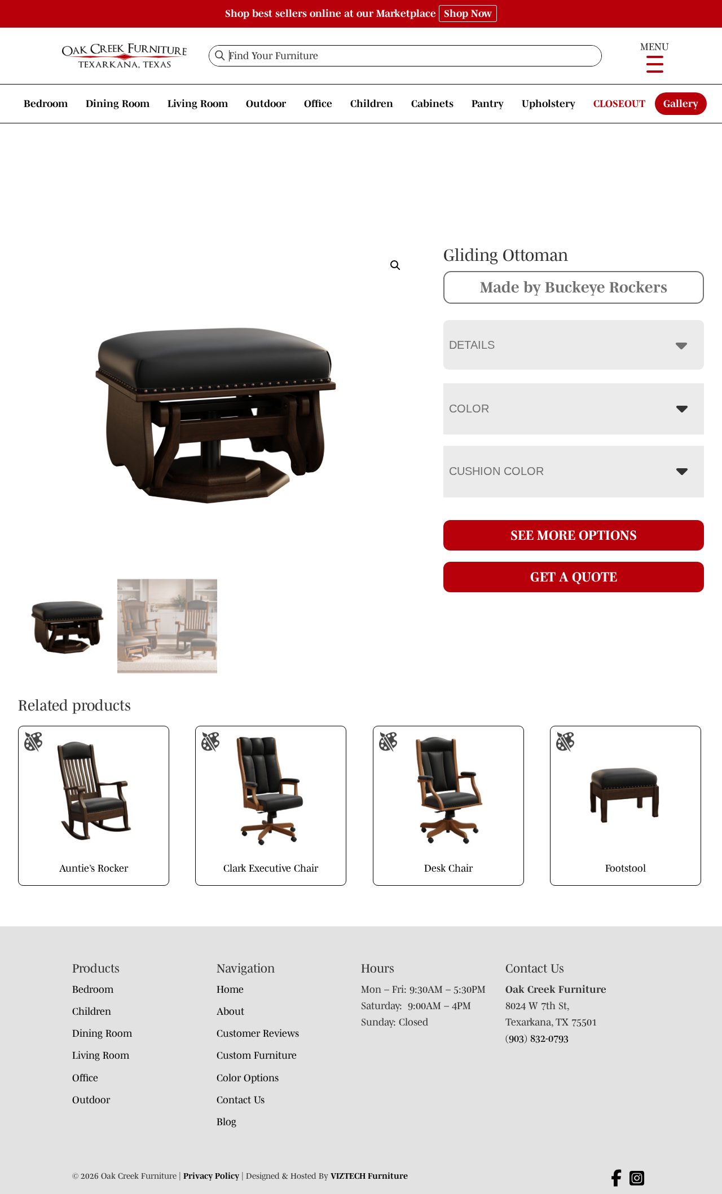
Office (318, 103)
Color (469, 408)
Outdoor (266, 103)
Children (371, 103)
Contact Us (241, 1100)
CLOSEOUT (619, 103)
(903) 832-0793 (537, 1038)
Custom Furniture (257, 1055)
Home (230, 989)
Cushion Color (496, 471)
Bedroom (46, 103)
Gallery (680, 103)
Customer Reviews (258, 1033)
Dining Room (117, 103)
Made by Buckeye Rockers (573, 286)
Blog (226, 1122)
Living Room (198, 103)
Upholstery (548, 103)
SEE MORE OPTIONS (573, 535)
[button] (395, 265)
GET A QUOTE (573, 576)
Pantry (488, 103)
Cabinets (432, 103)
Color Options (248, 1078)
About (230, 1011)
